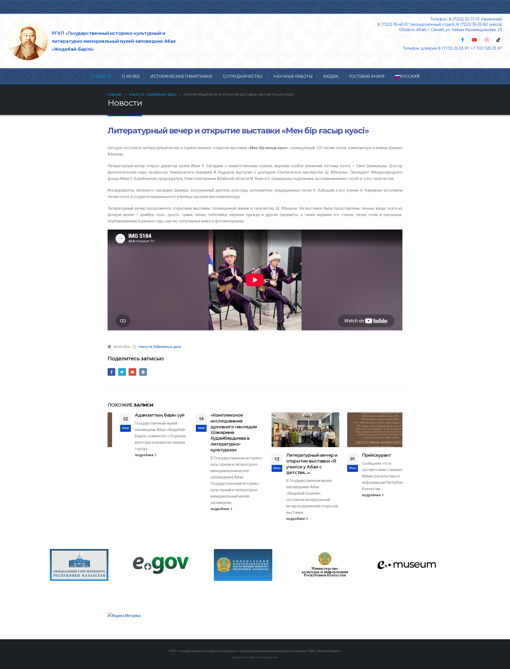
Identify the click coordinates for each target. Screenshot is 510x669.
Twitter (122, 372)
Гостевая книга (366, 76)
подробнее (132, 455)
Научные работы (293, 76)
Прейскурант (364, 455)
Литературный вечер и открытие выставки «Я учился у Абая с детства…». (299, 463)
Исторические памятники (181, 76)
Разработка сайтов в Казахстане (255, 657)
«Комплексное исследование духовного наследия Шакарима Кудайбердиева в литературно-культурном (221, 432)
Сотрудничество (243, 76)
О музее (131, 76)
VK (143, 372)
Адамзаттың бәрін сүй (147, 415)
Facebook (111, 372)
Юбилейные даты (167, 347)
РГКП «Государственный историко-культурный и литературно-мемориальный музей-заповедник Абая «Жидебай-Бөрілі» (114, 41)
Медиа (330, 76)
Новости (101, 76)
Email (132, 372)
